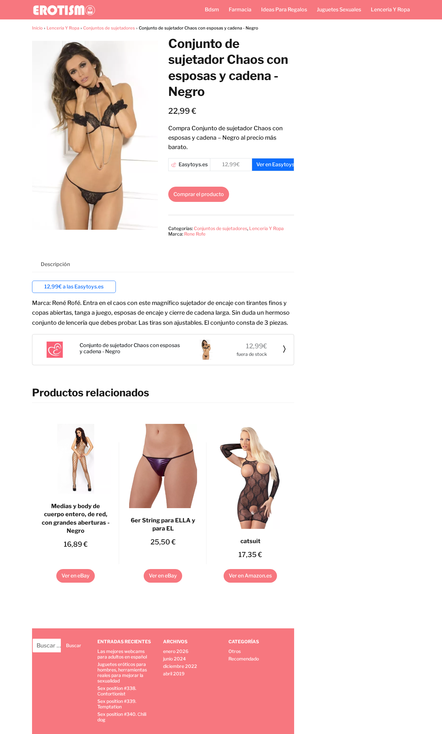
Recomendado (243, 658)
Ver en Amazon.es (250, 576)
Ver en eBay (75, 576)
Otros (234, 651)
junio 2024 (174, 658)
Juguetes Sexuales (339, 9)
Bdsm (212, 9)
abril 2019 (173, 673)
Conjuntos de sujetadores (109, 27)
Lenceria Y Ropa (390, 9)
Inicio (37, 27)
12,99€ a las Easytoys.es (74, 287)
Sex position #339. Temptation (116, 703)
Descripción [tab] (55, 264)
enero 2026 (175, 651)
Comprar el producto (198, 194)
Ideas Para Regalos (284, 9)
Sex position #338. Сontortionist (116, 690)
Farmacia (240, 9)
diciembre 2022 (180, 666)
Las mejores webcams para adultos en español (122, 653)
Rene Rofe (194, 234)
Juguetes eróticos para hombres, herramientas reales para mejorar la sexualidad (122, 672)
